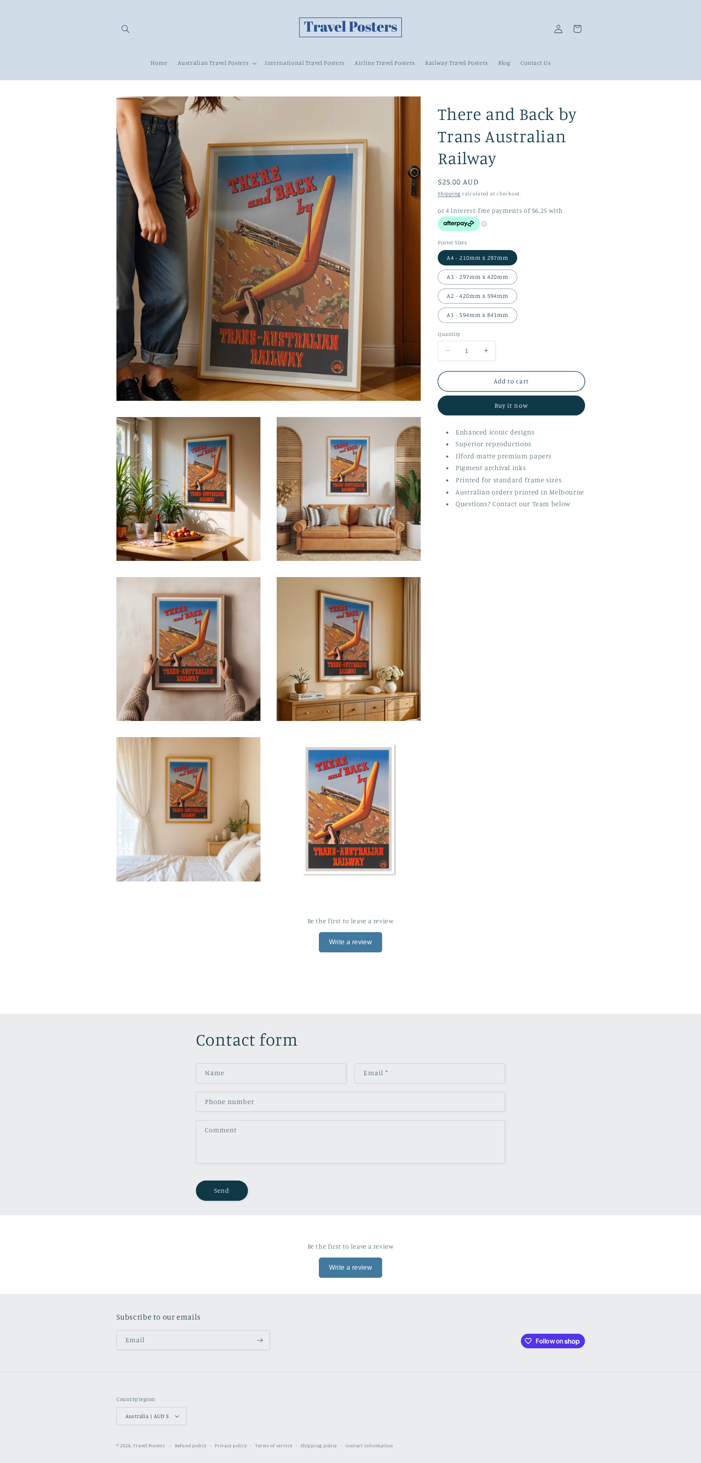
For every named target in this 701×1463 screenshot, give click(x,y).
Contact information (369, 1445)
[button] (125, 28)
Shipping (449, 193)
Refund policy (190, 1445)
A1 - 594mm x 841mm (477, 314)
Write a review (350, 942)
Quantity (449, 334)
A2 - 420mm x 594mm (477, 295)
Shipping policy (319, 1445)
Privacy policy (231, 1445)
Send (221, 1190)
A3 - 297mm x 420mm (477, 276)
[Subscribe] (259, 1340)
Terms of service (273, 1445)
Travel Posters (149, 1445)
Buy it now (511, 405)
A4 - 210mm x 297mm (477, 257)
